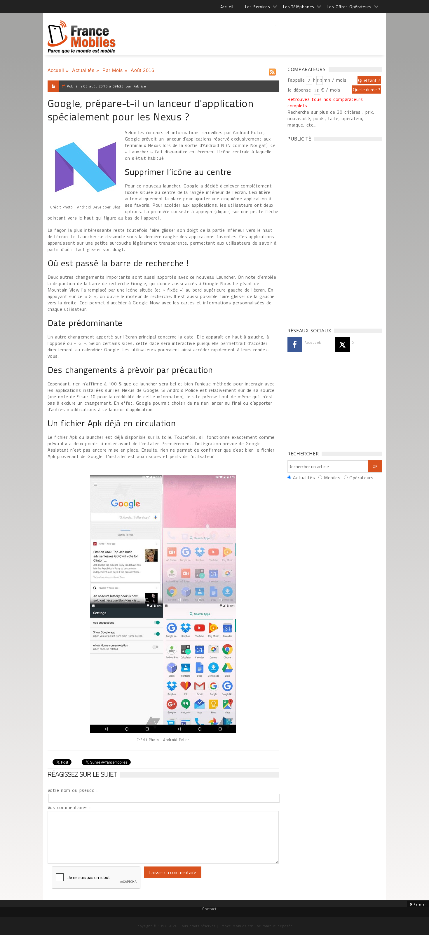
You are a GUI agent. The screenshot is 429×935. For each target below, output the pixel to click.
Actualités (83, 70)
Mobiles (332, 477)
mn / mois (335, 80)
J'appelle (296, 80)
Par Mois (112, 70)
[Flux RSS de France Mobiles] (272, 71)
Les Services (257, 6)
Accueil (226, 6)
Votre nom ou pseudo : (73, 790)
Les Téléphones (298, 6)
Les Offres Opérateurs (349, 6)
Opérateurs (361, 477)
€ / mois (330, 90)
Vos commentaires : (69, 807)
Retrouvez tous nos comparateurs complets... (325, 102)
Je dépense (300, 90)
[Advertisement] (275, 36)
